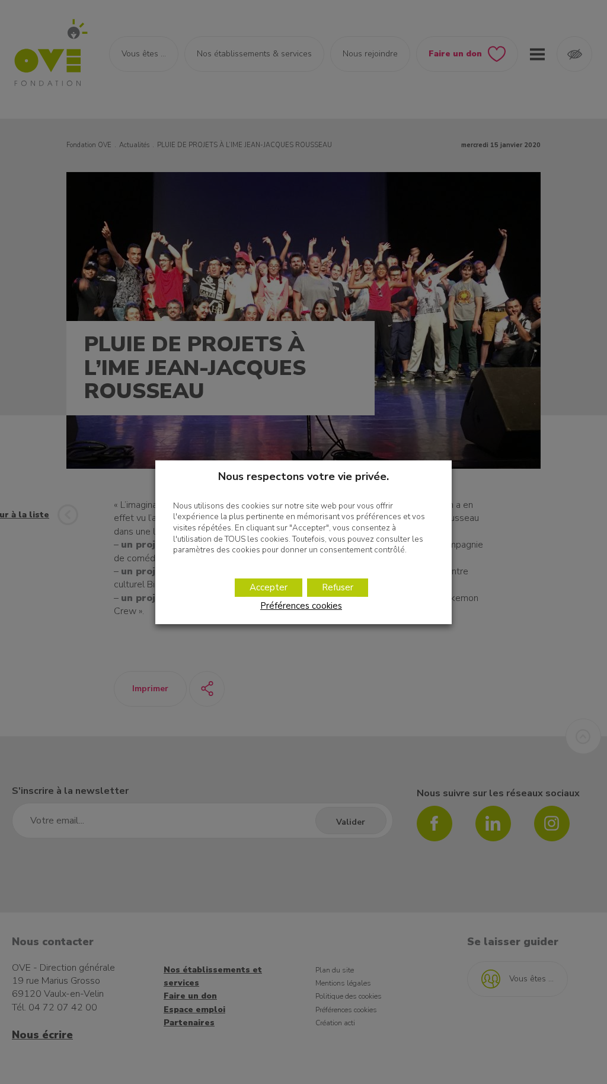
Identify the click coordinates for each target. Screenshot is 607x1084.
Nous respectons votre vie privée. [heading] (303, 476)
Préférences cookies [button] (301, 606)
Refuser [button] (337, 587)
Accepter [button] (268, 587)
